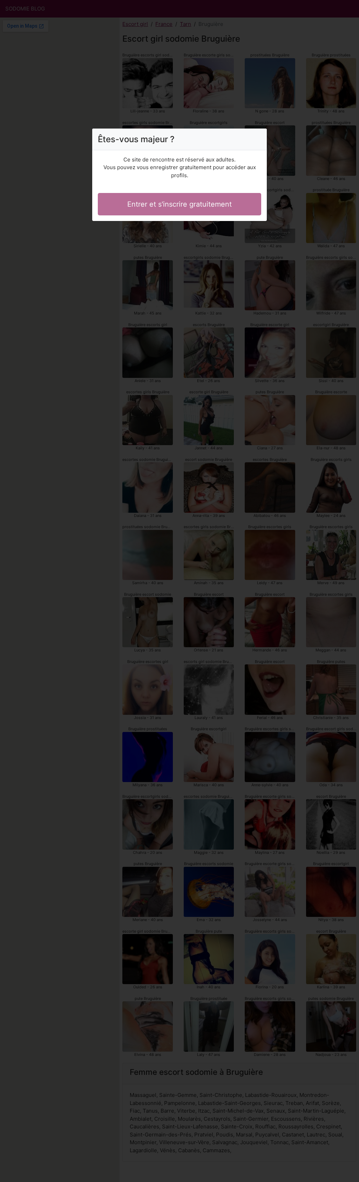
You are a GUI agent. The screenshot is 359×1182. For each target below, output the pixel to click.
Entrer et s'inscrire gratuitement (179, 204)
